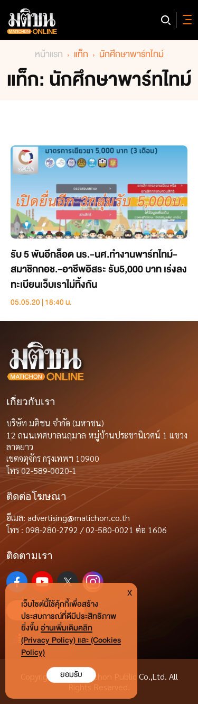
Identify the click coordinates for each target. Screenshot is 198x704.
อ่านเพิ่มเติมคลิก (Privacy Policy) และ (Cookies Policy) (71, 640)
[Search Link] (166, 20)
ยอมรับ (71, 674)
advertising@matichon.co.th (78, 517)
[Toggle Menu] (185, 20)
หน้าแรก (49, 54)
